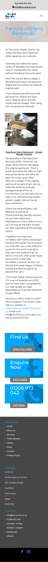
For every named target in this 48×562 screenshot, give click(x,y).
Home (10, 426)
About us (11, 430)
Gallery (10, 443)
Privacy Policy (13, 455)
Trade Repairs (13, 438)
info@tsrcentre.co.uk (17, 515)
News (9, 447)
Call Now (19, 405)
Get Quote (20, 379)
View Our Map (22, 349)
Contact (10, 451)
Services (11, 434)
